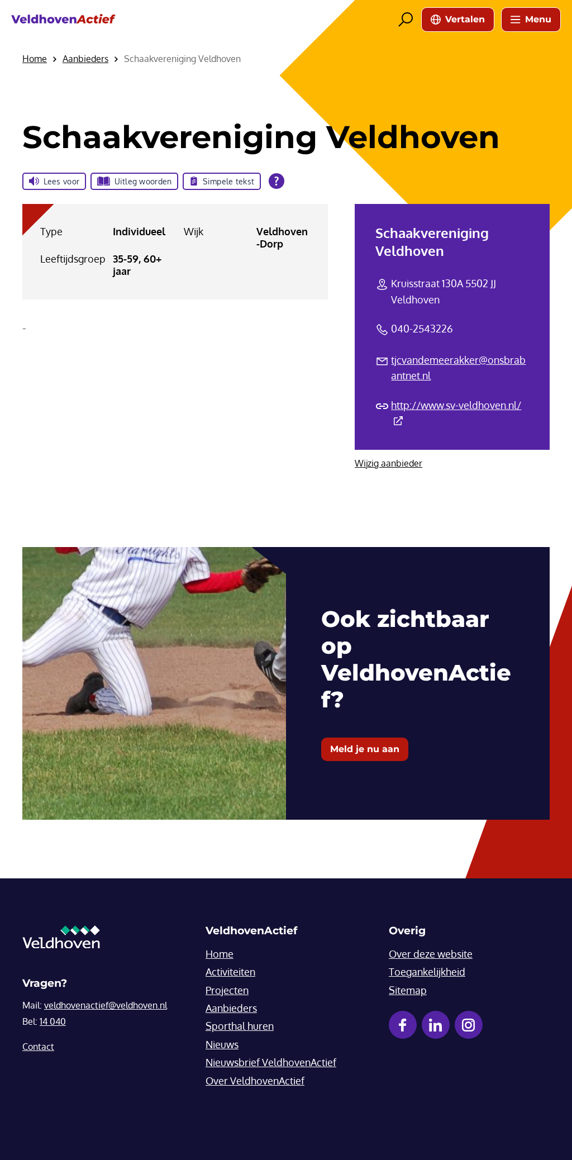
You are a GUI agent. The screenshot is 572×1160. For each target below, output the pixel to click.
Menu (538, 19)
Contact (38, 1046)
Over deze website (431, 954)
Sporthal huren (240, 1026)
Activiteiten (230, 972)
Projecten (227, 990)
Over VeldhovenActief (255, 1081)
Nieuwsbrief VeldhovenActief (271, 1062)
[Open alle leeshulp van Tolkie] (276, 181)
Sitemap (408, 990)
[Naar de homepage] (63, 19)
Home (219, 954)
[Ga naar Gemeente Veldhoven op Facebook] (403, 1025)
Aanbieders (231, 1008)
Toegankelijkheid (427, 972)
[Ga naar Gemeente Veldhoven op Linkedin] (436, 1025)
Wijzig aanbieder (388, 463)
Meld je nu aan (364, 749)
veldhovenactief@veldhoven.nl (105, 1005)
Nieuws (222, 1044)
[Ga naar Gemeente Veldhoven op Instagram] (469, 1025)
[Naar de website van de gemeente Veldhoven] (61, 939)
